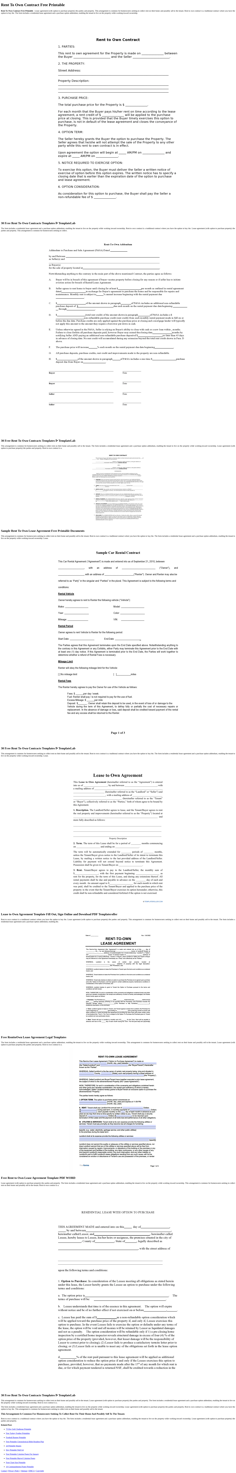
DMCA (32, 1471)
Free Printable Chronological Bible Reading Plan (25, 1442)
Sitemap (24, 1471)
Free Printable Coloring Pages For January (22, 1454)
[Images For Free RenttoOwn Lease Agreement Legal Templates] (118, 979)
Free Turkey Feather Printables (18, 1433)
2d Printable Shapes (13, 1446)
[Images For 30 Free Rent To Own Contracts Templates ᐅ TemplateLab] (118, 117)
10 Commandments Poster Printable (20, 1467)
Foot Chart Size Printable (15, 1462)
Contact (4, 1471)
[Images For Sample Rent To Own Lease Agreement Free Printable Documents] (118, 489)
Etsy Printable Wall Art (15, 1450)
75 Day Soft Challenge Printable (18, 1429)
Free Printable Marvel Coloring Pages (20, 1458)
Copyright (40, 1471)
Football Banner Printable (16, 1437)
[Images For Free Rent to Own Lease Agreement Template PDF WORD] (118, 1111)
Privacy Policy (14, 1471)
